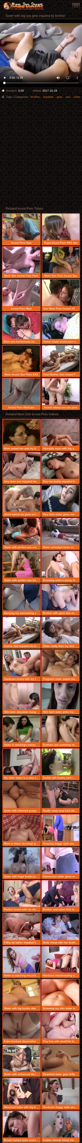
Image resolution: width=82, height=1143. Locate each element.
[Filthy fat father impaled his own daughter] (21, 926)
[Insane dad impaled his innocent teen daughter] (21, 630)
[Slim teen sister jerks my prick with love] (60, 696)
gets (59, 96)
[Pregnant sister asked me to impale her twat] (60, 663)
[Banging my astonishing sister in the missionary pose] (21, 597)
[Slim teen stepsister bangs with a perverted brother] (21, 696)
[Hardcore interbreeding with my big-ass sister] (60, 959)
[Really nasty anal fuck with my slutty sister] (60, 795)
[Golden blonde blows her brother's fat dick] (60, 1124)
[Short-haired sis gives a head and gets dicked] (21, 498)
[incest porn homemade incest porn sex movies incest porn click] (76, 6)
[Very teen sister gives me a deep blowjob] (60, 498)
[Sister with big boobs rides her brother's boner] (21, 992)
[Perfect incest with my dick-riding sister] (21, 893)
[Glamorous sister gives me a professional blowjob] (60, 860)
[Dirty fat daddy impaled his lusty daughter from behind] (60, 465)
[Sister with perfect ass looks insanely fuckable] (21, 564)
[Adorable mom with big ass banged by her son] (60, 432)
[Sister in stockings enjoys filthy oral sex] (21, 729)
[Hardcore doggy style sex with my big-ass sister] (60, 1091)
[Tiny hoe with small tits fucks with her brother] (60, 1025)
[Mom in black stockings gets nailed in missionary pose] (21, 828)
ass (68, 96)
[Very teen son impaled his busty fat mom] (21, 465)
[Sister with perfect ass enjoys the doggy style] (21, 531)
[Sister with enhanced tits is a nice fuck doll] (21, 1058)
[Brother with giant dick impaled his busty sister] (60, 597)
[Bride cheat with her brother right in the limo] (60, 926)
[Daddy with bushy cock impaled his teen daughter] (60, 762)
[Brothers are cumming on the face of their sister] (60, 729)
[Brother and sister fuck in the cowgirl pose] (60, 893)
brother (35, 96)
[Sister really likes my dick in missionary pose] (60, 630)
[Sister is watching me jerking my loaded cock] (21, 959)
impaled (48, 96)
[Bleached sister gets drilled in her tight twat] (60, 1058)
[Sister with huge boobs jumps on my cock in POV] (21, 860)
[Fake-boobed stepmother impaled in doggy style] (21, 1025)
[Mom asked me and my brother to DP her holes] (21, 432)
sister (77, 96)
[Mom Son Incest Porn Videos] (24, 6)
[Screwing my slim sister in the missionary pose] (60, 992)
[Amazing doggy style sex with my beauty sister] (60, 828)
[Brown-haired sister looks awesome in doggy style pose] (21, 1124)
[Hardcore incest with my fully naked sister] (21, 663)
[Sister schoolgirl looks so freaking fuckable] (60, 531)
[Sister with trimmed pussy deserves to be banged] (21, 795)
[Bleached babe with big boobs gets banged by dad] (21, 1091)
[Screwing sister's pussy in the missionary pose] (60, 564)
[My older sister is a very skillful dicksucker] (21, 762)
